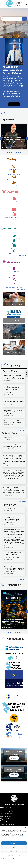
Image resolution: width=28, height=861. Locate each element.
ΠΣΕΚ (14, 282)
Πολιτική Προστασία (14, 253)
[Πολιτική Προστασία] (14, 250)
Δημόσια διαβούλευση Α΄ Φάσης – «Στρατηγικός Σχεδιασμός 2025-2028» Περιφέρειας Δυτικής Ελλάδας (12, 446)
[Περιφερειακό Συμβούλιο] (14, 268)
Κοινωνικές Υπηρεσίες (14, 238)
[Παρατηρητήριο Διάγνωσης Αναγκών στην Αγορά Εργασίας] (14, 214)
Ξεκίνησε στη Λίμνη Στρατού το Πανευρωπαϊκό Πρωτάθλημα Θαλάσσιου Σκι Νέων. (14, 401)
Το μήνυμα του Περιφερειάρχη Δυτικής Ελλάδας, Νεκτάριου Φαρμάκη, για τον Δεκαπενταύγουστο (13, 412)
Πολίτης (12, 159)
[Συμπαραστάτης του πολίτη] (14, 176)
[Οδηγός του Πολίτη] (14, 182)
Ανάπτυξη (13, 191)
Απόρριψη (14, 847)
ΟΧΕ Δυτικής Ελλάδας (8, 437)
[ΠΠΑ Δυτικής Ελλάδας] (14, 203)
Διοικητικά (13, 261)
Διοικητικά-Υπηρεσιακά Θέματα (14, 287)
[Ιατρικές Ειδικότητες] (14, 166)
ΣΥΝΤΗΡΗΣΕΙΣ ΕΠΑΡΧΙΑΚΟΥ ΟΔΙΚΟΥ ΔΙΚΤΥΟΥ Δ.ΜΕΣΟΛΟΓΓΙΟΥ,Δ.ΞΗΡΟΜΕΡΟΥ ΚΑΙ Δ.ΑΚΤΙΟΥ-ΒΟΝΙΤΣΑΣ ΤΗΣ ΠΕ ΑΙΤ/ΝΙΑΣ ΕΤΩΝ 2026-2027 (14, 568)
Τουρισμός (14, 243)
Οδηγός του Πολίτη (14, 185)
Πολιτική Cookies (14, 754)
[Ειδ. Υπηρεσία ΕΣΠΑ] (14, 198)
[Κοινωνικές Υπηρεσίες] (14, 235)
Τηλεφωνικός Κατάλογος (7, 824)
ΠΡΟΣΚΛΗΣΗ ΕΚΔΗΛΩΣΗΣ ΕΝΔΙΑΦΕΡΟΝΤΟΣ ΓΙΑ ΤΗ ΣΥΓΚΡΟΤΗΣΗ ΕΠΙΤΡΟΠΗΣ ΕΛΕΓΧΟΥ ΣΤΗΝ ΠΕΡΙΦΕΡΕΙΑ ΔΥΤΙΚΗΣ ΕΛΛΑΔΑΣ (12, 519)
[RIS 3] (14, 209)
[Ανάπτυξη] (4, 191)
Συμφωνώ (14, 843)
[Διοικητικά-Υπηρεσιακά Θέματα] (14, 284)
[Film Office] (14, 245)
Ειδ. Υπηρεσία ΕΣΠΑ (14, 201)
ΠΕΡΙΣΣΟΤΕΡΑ (21, 430)
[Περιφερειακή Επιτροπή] (14, 274)
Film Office (14, 248)
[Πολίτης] (4, 159)
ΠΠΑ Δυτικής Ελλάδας (14, 207)
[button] (26, 827)
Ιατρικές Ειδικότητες (14, 169)
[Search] (24, 19)
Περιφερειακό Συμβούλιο (14, 271)
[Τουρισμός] (14, 240)
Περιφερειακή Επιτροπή (14, 277)
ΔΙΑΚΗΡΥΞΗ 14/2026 (9, 508)
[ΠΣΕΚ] (14, 279)
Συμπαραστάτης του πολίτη (14, 179)
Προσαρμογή (14, 851)
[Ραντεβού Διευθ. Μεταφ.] (14, 171)
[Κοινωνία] (4, 228)
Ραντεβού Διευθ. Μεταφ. (14, 174)
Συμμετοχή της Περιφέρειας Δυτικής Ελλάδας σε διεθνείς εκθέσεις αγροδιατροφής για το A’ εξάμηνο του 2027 (14, 377)
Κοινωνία (12, 228)
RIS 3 (14, 212)
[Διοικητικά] (4, 262)
